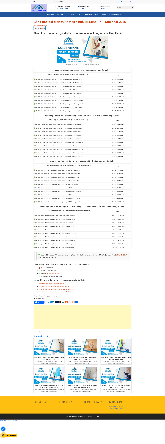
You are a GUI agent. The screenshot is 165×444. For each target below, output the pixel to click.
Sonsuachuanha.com (52, 273)
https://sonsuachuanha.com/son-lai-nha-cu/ (52, 283)
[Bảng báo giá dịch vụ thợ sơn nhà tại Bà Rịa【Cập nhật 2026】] (116, 347)
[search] (132, 7)
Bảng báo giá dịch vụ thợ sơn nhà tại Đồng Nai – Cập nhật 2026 (49, 386)
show (42, 28)
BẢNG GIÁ (87, 14)
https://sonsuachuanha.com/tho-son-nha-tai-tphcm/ (54, 286)
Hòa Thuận (36, 25)
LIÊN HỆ (103, 14)
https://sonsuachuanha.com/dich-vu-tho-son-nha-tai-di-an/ (56, 289)
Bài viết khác (41, 336)
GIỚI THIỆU (61, 14)
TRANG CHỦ (50, 14)
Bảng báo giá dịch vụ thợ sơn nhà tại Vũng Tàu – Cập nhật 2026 (82, 358)
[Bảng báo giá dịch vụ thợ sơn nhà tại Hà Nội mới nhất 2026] (49, 347)
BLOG (96, 14)
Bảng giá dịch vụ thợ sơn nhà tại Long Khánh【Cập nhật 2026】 (116, 386)
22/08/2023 (42, 25)
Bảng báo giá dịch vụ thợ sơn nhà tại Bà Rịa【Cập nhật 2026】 (116, 358)
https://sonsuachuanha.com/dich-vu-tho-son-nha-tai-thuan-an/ (57, 292)
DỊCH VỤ (70, 14)
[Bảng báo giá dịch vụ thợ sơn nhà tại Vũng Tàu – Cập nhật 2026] (82, 347)
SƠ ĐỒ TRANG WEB (115, 14)
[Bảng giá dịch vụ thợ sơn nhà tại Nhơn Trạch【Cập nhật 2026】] (82, 375)
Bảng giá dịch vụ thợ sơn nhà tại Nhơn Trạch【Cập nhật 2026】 (82, 386)
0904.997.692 (62, 9)
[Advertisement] (82, 318)
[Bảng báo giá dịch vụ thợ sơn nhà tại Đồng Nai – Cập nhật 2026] (49, 375)
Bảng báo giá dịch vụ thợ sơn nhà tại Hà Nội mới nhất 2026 (49, 358)
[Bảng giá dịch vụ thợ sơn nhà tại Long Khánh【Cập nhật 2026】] (116, 375)
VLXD (79, 14)
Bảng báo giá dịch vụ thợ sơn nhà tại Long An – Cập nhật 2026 (80, 22)
